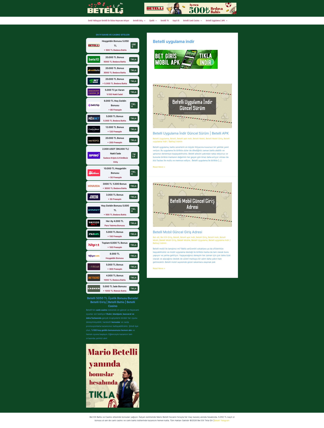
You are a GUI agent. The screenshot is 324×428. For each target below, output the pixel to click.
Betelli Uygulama (161, 138)
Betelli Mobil (199, 138)
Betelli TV (165, 20)
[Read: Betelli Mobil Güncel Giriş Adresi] (192, 204)
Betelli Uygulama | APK (215, 20)
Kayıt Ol (176, 20)
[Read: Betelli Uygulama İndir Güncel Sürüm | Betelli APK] (192, 105)
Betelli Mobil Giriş (214, 138)
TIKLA (133, 59)
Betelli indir (213, 237)
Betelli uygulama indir (219, 240)
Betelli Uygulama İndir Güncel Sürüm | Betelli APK (191, 133)
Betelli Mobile (183, 240)
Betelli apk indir (184, 138)
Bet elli (156, 237)
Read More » (159, 166)
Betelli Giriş (138, 20)
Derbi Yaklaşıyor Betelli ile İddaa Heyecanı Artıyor (108, 20)
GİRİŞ (134, 45)
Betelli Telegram (221, 420)
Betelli (173, 138)
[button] (144, 20)
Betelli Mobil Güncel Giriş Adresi (177, 232)
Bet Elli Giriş (166, 237)
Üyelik (151, 20)
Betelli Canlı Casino (191, 20)
